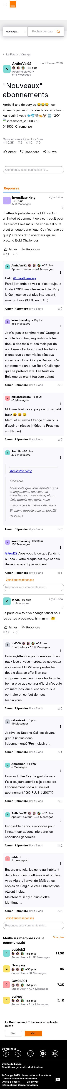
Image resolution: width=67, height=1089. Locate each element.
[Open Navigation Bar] (6, 4)
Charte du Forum (12, 1063)
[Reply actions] (60, 272)
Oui (33, 1033)
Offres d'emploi (11, 1081)
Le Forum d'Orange (18, 54)
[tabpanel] (33, 563)
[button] (33, 123)
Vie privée (33, 1081)
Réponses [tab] (11, 188)
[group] (8, 142)
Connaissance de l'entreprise (19, 1078)
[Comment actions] (62, 207)
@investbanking (24, 278)
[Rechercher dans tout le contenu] (58, 31)
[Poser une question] (58, 1080)
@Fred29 (11, 553)
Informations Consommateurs (20, 1085)
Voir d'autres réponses (20, 579)
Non (13, 1033)
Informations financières (36, 1075)
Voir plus (58, 937)
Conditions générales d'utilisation (22, 1067)
